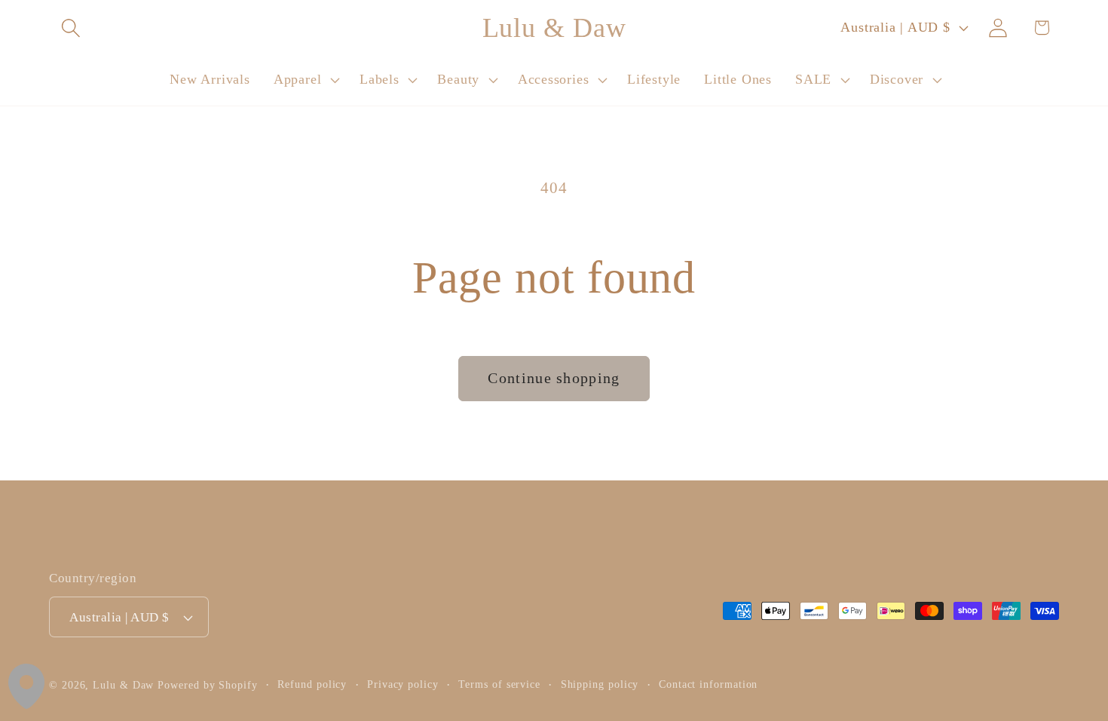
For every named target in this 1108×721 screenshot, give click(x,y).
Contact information (708, 684)
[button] (70, 27)
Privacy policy (403, 684)
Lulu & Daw (123, 685)
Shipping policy (600, 684)
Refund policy (312, 684)
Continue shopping (554, 378)
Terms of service (499, 684)
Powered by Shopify (207, 685)
